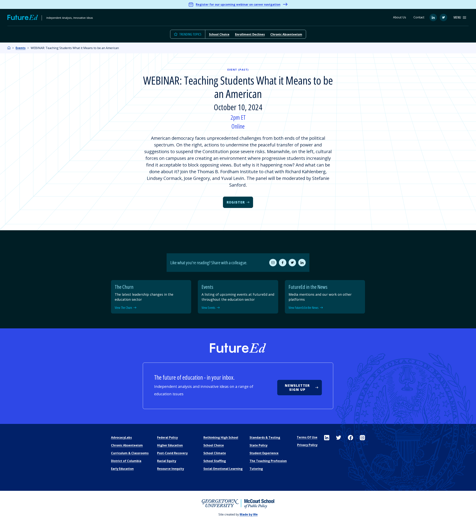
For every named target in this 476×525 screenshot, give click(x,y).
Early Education (122, 469)
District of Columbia (126, 461)
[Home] (8, 48)
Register (236, 202)
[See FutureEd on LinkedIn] (326, 437)
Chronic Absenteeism (286, 34)
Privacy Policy (307, 445)
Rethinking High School (220, 437)
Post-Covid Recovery (172, 453)
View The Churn (123, 308)
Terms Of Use (307, 437)
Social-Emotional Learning (223, 469)
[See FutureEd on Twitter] (338, 437)
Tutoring (256, 469)
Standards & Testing (265, 437)
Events (20, 48)
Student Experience (264, 453)
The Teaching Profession (268, 461)
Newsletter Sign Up (297, 387)
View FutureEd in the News (304, 308)
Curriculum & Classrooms (130, 453)
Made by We (249, 514)
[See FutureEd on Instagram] (362, 437)
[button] (460, 17)
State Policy (258, 445)
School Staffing (214, 461)
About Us (399, 17)
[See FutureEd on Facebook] (350, 437)
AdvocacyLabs (121, 437)
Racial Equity (166, 461)
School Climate (214, 453)
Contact (419, 17)
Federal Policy (167, 437)
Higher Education (170, 445)
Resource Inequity (170, 469)
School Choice (219, 34)
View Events (208, 308)
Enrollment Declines (250, 34)
